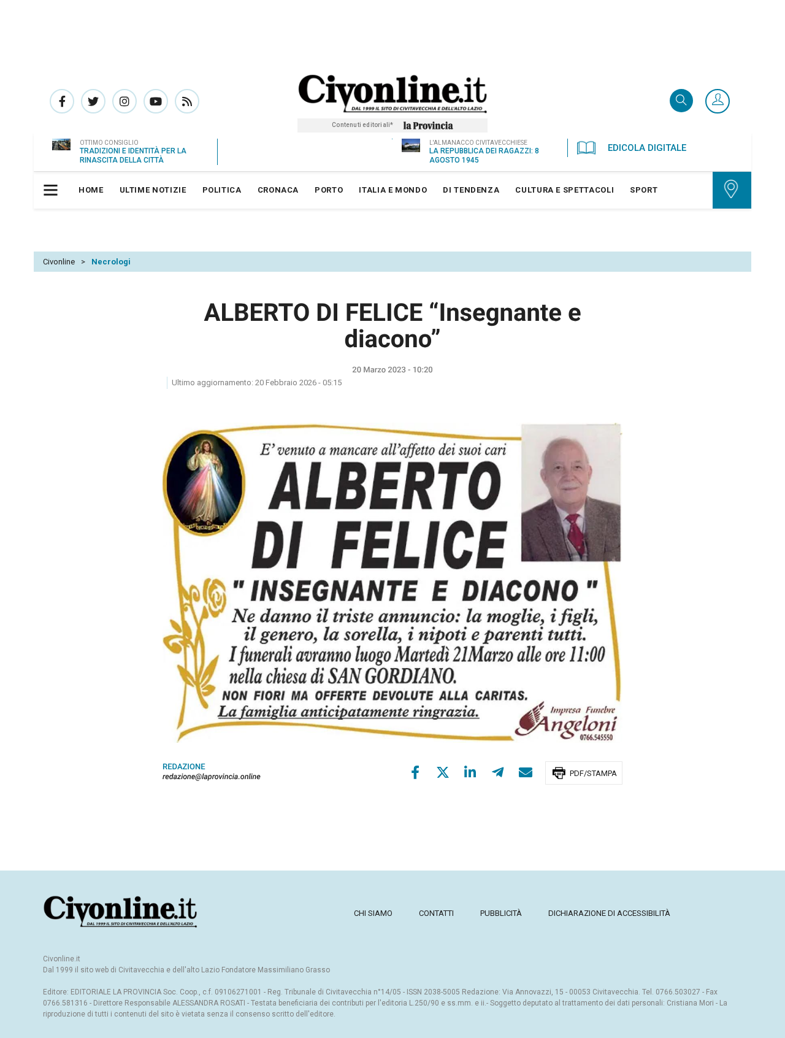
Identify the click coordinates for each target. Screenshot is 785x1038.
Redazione (184, 767)
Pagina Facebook (62, 101)
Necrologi (111, 261)
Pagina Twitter (93, 101)
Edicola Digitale (647, 147)
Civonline (59, 261)
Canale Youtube (156, 101)
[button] (717, 101)
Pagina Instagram (124, 101)
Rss (187, 101)
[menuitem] (91, 190)
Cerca (681, 101)
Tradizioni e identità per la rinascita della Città (133, 155)
